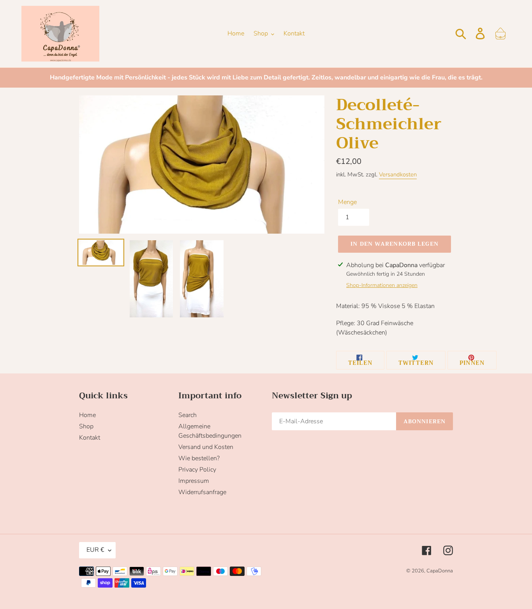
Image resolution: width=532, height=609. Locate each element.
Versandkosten (398, 174)
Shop (86, 426)
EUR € (95, 550)
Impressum (193, 481)
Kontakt (89, 437)
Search (187, 415)
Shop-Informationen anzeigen (381, 285)
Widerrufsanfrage (202, 492)
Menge (347, 202)
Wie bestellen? (199, 458)
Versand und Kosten (205, 447)
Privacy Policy (197, 469)
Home (87, 415)
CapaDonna (439, 570)
